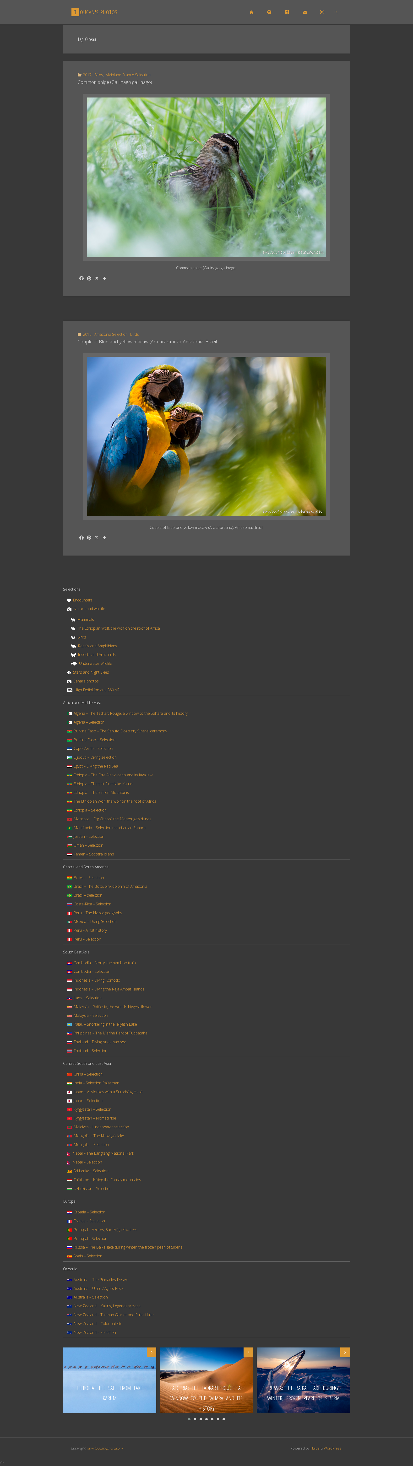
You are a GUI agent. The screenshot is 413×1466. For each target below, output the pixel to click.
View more (109, 1380)
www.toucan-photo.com (105, 1448)
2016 (87, 334)
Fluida (315, 1448)
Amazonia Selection (110, 334)
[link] (336, 12)
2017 (87, 74)
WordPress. (333, 1448)
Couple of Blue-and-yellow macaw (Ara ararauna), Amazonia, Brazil (147, 341)
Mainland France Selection (128, 74)
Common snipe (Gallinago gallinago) (115, 82)
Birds (98, 74)
